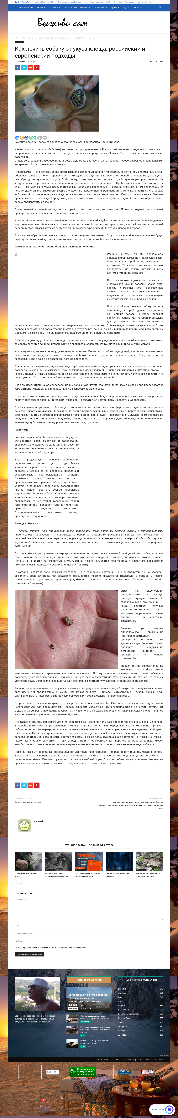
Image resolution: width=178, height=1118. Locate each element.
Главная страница (96, 2)
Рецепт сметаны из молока (28, 802)
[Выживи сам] (89, 22)
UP (85, 1113)
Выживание (100, 7)
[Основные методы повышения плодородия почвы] (72, 1043)
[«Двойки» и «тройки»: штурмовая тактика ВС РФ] (58, 861)
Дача (83, 1046)
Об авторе (118, 2)
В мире (40, 7)
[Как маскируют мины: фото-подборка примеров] (149, 861)
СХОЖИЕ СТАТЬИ (75, 845)
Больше (136, 7)
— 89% (52, 1072)
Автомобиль (86, 1022)
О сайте (109, 2)
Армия (114, 7)
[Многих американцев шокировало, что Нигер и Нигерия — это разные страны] (72, 1030)
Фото (151, 2)
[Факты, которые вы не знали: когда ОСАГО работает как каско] (72, 1018)
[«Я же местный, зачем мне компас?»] (119, 861)
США (83, 1035)
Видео (126, 7)
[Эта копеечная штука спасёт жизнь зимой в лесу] (89, 861)
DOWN (93, 1113)
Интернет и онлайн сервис (76, 7)
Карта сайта (141, 2)
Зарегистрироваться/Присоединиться (72, 2)
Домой (18, 38)
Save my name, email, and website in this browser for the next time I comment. (52, 947)
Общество (53, 7)
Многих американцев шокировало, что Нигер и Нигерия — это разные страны (95, 1029)
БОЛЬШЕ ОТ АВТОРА (101, 845)
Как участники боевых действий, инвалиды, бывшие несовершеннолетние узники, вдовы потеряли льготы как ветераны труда (130, 805)
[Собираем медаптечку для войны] (28, 861)
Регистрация (129, 2)
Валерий (21, 61)
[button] (160, 7)
